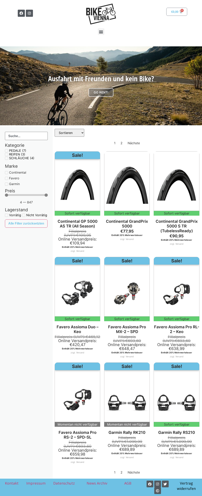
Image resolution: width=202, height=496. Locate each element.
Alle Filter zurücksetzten (26, 223)
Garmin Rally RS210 (176, 432)
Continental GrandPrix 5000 (127, 223)
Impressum (36, 483)
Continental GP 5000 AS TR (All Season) (77, 223)
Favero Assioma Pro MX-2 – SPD (127, 329)
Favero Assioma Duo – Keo (77, 329)
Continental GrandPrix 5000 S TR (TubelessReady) (177, 226)
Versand (80, 251)
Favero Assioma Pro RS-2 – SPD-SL (77, 435)
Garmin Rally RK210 (126, 432)
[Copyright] (157, 490)
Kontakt (12, 483)
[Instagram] (29, 13)
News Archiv (97, 483)
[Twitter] (165, 484)
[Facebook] (21, 13)
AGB (128, 483)
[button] (101, 31)
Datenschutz (64, 483)
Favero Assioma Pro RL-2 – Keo (176, 329)
